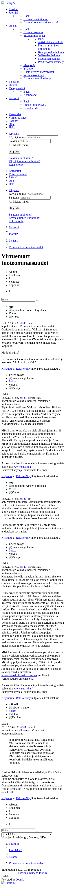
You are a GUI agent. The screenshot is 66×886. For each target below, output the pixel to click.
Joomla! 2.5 (15, 233)
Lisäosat (13, 240)
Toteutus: (23, 872)
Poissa (12, 381)
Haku (12, 127)
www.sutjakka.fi (23, 466)
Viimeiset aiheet (18, 117)
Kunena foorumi (38, 872)
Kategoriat (15, 114)
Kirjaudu (14, 151)
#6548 (23, 498)
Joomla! (20, 879)
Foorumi (14, 227)
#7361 (23, 727)
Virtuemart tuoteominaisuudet (26, 247)
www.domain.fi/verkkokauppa (19, 675)
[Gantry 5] (8, 3)
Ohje (11, 124)
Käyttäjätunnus (18, 137)
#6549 (23, 566)
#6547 (23, 397)
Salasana (14, 141)
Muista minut (20, 145)
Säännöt (13, 120)
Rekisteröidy (16, 164)
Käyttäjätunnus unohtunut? (24, 161)
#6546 (23, 323)
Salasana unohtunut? (21, 158)
